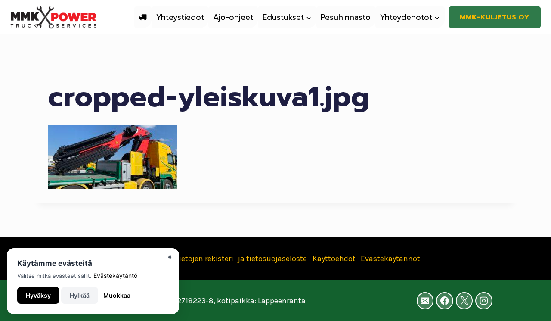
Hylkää (80, 295)
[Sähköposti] (425, 300)
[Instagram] (483, 300)
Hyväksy (38, 295)
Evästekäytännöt (390, 258)
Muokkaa (116, 295)
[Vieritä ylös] (531, 305)
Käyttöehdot (334, 258)
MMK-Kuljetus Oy (494, 17)
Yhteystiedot (180, 17)
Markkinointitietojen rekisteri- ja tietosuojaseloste (219, 258)
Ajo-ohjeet (233, 17)
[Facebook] (444, 300)
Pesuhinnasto (346, 17)
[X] (464, 300)
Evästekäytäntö (115, 275)
